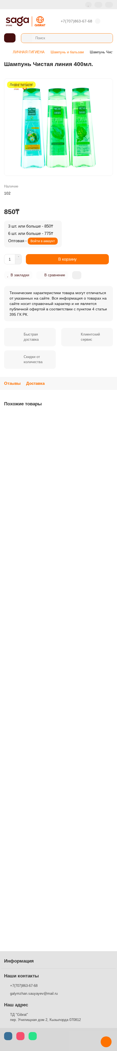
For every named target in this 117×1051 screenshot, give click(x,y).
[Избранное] (88, 5)
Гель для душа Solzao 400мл (31, 907)
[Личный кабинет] (109, 5)
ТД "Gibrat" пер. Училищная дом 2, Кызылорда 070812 (45, 1017)
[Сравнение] (98, 5)
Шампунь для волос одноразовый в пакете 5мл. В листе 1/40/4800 (56, 591)
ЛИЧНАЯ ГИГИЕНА (29, 52)
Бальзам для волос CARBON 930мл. (38, 803)
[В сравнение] (108, 429)
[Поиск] (106, 38)
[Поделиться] (76, 275)
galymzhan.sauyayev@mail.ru (34, 993)
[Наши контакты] (106, 1041)
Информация (19, 961)
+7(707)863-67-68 (76, 21)
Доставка (35, 383)
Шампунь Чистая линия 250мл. (33, 483)
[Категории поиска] (26, 38)
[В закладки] (108, 418)
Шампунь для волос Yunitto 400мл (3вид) (42, 698)
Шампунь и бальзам (67, 52)
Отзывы (12, 383)
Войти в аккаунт (42, 241)
